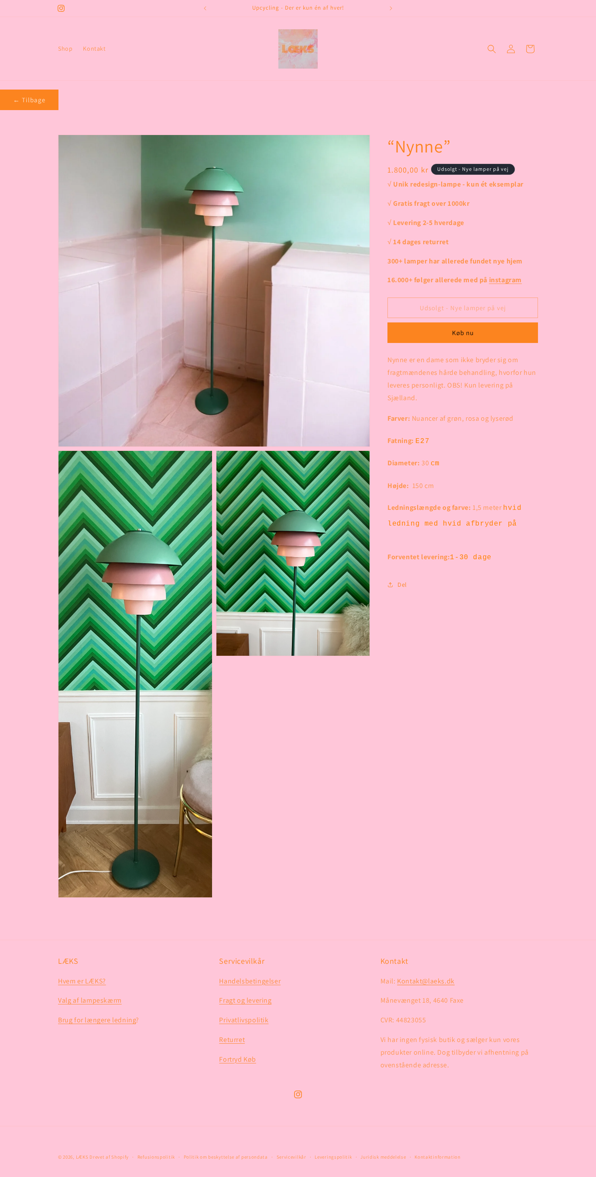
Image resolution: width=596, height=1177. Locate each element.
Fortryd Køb (237, 1059)
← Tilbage (29, 100)
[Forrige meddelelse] (205, 8)
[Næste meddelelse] (391, 8)
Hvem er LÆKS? (82, 981)
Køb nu (463, 333)
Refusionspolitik (156, 1156)
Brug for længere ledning (97, 1020)
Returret (232, 1039)
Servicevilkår (291, 1156)
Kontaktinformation (437, 1156)
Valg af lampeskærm (90, 1000)
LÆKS (82, 1157)
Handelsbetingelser (250, 981)
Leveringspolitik (333, 1156)
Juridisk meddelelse (383, 1156)
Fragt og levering (245, 1000)
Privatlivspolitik (243, 1020)
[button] (491, 49)
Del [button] (402, 584)
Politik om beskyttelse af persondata (226, 1156)
